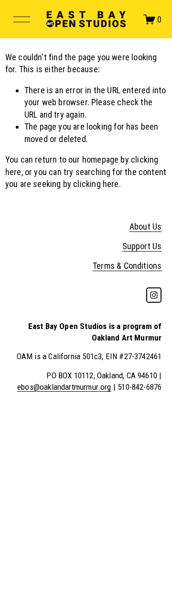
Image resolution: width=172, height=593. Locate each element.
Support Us (142, 246)
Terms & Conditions (127, 266)
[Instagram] (153, 295)
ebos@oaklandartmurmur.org (64, 387)
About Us (145, 226)
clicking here (95, 184)
